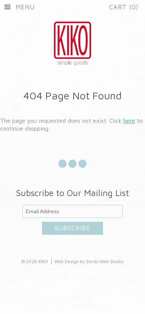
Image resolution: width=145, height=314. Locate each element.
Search (82, 167)
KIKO (43, 261)
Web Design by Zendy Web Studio (88, 261)
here (129, 120)
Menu (25, 7)
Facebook (62, 167)
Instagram (72, 167)
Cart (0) (124, 7)
